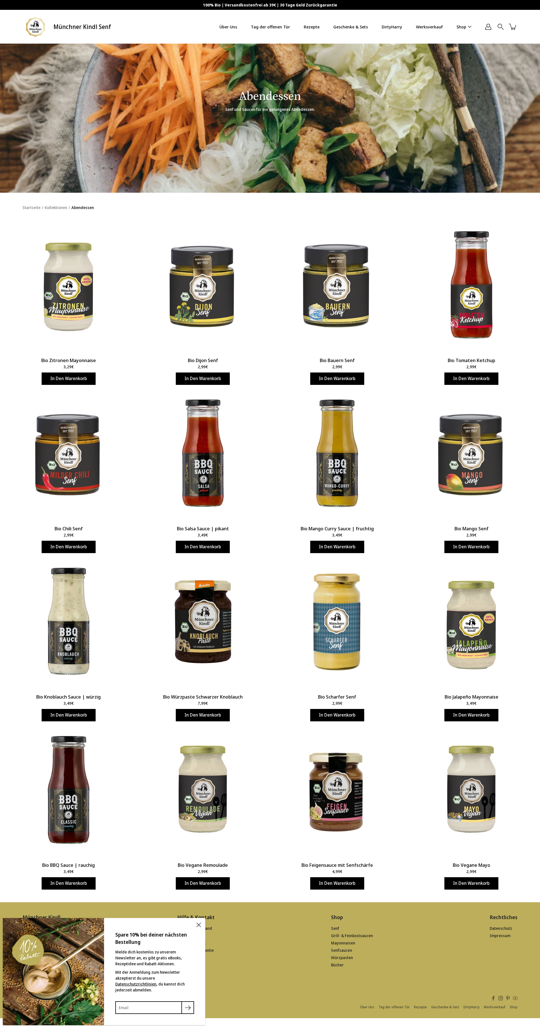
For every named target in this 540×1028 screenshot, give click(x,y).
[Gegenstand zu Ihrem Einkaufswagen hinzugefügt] (513, 26)
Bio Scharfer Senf (337, 696)
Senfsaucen (341, 950)
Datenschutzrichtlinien (135, 984)
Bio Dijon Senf (203, 360)
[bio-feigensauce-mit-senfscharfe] (337, 790)
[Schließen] (198, 925)
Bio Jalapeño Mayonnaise (471, 696)
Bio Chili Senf (69, 528)
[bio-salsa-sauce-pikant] (203, 453)
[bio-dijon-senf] (203, 285)
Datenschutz (501, 928)
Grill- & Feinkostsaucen (352, 935)
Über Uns (228, 27)
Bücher (337, 965)
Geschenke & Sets (350, 27)
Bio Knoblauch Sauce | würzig (68, 696)
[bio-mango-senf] (471, 453)
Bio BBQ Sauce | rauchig (68, 865)
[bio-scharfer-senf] (337, 622)
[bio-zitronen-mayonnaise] (68, 285)
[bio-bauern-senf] (337, 285)
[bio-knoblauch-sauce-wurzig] (68, 622)
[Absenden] (187, 1007)
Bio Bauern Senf (337, 360)
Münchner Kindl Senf (82, 27)
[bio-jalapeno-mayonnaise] (471, 622)
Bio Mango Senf (471, 528)
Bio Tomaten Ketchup (471, 360)
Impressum (500, 935)
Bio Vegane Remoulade (203, 865)
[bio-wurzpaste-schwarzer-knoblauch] (203, 622)
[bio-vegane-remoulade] (203, 790)
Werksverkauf (429, 27)
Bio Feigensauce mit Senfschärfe (337, 865)
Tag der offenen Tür (270, 27)
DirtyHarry (392, 27)
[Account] (488, 26)
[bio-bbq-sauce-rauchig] (68, 790)
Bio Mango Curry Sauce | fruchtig (337, 528)
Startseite (31, 207)
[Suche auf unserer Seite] (500, 26)
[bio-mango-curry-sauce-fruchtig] (337, 453)
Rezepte (312, 27)
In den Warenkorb (68, 378)
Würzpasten (342, 957)
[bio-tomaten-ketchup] (471, 285)
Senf (335, 928)
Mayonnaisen (343, 943)
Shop (461, 27)
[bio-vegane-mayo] (471, 790)
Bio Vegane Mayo (471, 865)
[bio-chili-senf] (68, 453)
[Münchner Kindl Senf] (35, 27)
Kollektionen (56, 207)
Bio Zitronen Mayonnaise (68, 360)
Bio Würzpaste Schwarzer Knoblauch (203, 696)
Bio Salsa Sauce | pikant (203, 528)
